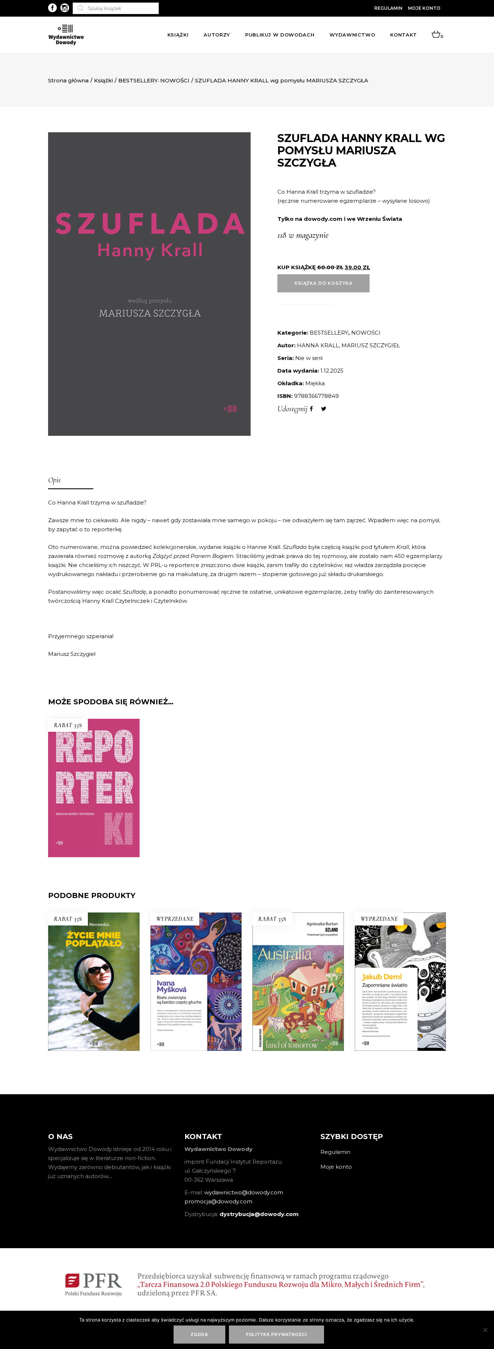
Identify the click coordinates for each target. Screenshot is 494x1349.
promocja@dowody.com (218, 1201)
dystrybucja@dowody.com (259, 1214)
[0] (435, 35)
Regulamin (388, 8)
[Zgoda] (485, 1329)
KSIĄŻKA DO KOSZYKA (323, 283)
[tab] (70, 480)
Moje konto (424, 8)
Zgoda (199, 1334)
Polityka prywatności (276, 1334)
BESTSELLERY (138, 80)
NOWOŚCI (174, 80)
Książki (103, 80)
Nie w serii (309, 358)
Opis (54, 480)
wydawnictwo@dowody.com (243, 1192)
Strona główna (68, 80)
